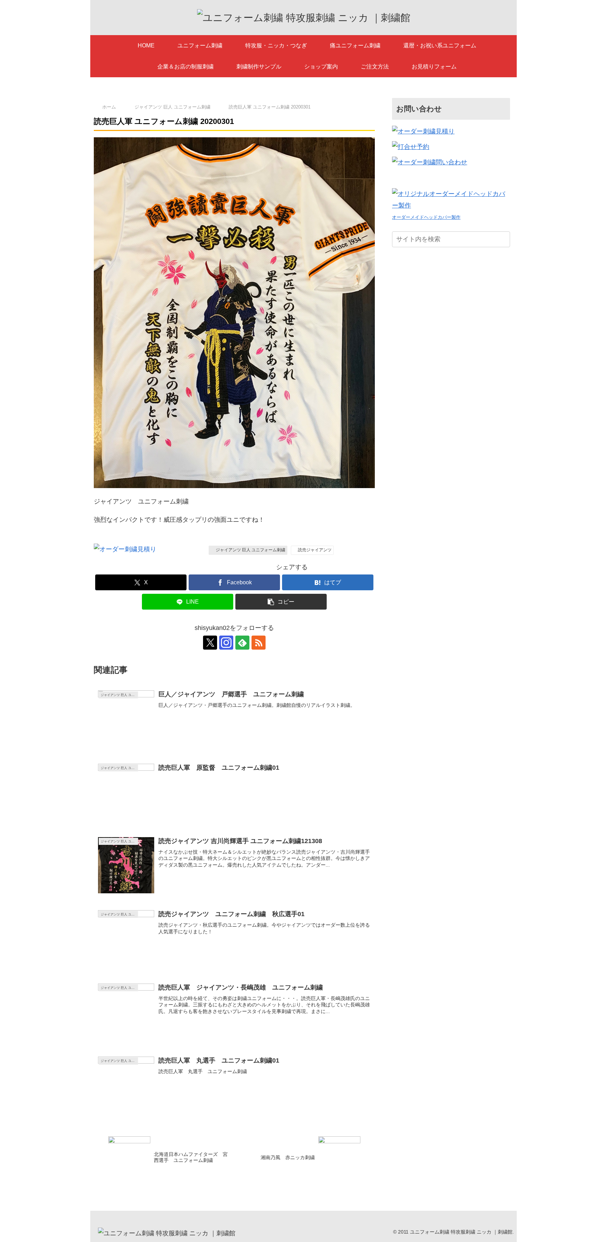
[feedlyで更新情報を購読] (242, 643)
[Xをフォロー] (210, 643)
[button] (281, 602)
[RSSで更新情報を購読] (259, 643)
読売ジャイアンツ (315, 549)
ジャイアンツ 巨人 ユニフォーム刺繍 (250, 549)
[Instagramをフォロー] (226, 643)
